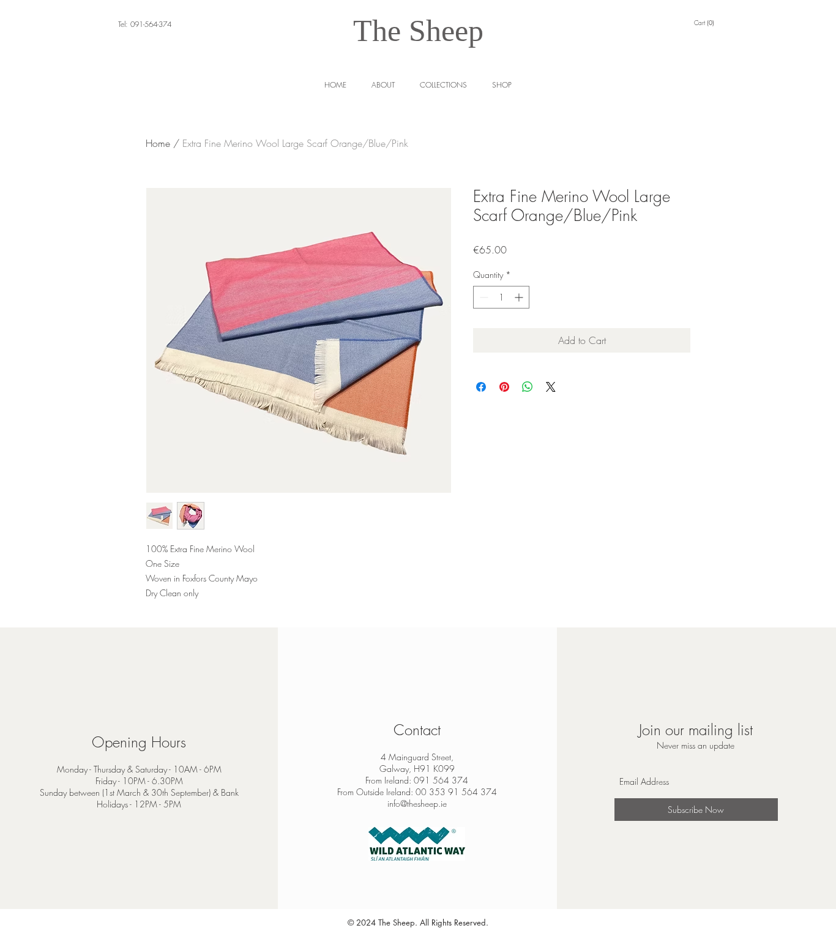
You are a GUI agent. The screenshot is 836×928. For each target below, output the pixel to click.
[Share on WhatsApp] (527, 387)
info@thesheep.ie (417, 803)
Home (158, 143)
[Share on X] (550, 387)
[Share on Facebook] (481, 387)
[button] (501, 84)
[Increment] (520, 297)
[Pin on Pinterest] (504, 387)
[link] (706, 22)
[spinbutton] (501, 297)
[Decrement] (482, 297)
